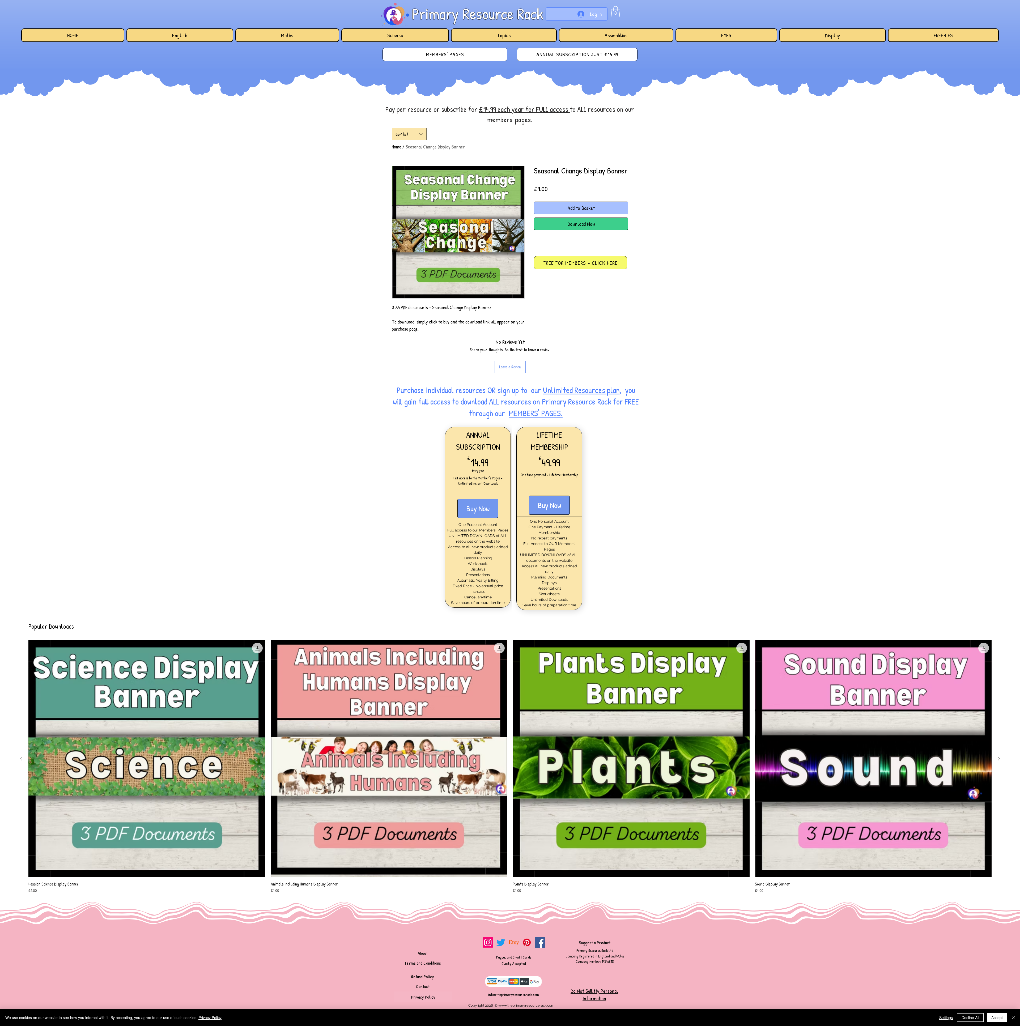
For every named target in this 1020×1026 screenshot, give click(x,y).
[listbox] (409, 134)
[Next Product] (999, 758)
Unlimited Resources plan (581, 390)
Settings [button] (946, 1017)
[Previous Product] (21, 758)
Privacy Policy (210, 1017)
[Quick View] (146, 758)
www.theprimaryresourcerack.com (526, 1005)
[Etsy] (514, 942)
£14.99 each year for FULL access (524, 109)
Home (396, 146)
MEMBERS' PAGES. (536, 413)
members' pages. (509, 119)
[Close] (1013, 1017)
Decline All (970, 1017)
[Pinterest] (527, 942)
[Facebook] (540, 942)
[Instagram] (488, 942)
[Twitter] (501, 942)
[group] (510, 766)
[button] (615, 11)
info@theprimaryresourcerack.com (513, 994)
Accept (997, 1017)
